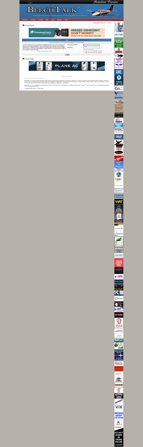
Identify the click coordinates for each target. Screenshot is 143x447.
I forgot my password (89, 49)
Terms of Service (28, 78)
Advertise (25, 20)
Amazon (33, 20)
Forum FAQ (36, 78)
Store (66, 20)
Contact (40, 20)
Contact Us (42, 78)
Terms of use (40, 51)
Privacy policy (48, 51)
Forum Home (29, 25)
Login (52, 20)
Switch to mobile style (67, 76)
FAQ (47, 20)
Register (59, 20)
